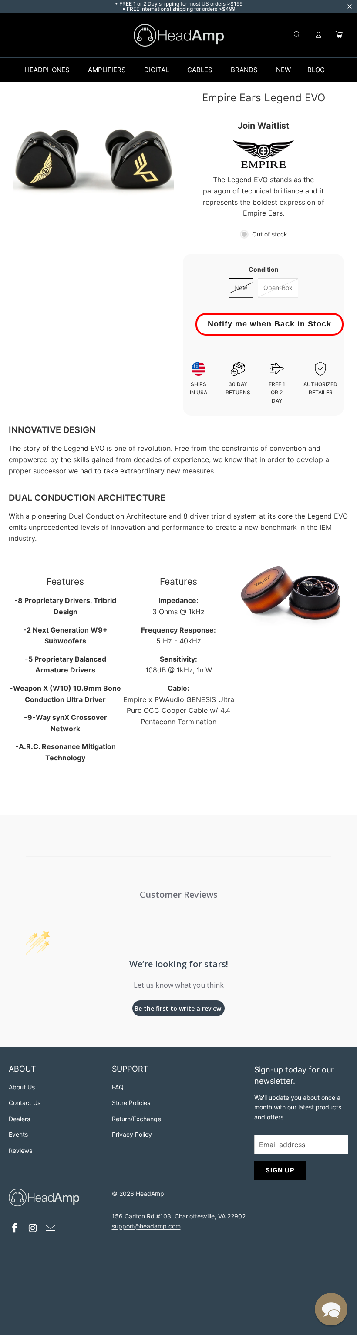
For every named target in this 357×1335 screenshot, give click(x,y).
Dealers (19, 1118)
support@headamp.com (146, 1226)
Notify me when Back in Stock (269, 324)
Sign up (280, 1170)
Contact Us (24, 1102)
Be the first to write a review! (179, 1008)
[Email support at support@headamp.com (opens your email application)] (50, 1228)
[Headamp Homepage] (179, 35)
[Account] (318, 35)
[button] (331, 1309)
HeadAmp (150, 1193)
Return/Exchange (136, 1118)
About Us (22, 1087)
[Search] (297, 35)
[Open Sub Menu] (79, 70)
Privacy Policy (132, 1134)
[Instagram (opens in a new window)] (33, 1228)
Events (18, 1134)
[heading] (56, 1070)
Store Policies (131, 1102)
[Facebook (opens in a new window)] (15, 1228)
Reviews (20, 1150)
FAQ (118, 1087)
